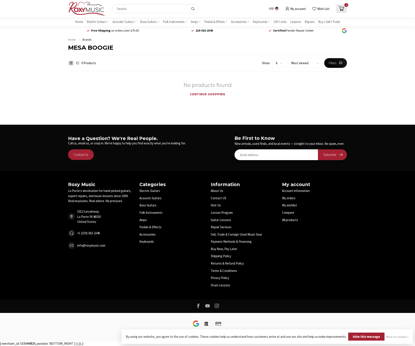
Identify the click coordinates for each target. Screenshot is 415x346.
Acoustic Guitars (123, 22)
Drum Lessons (220, 285)
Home (79, 22)
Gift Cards (280, 22)
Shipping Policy (221, 256)
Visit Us (216, 205)
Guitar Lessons (221, 220)
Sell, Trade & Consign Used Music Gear (236, 234)
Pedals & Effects (214, 22)
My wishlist (289, 205)
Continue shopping (207, 94)
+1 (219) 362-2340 (88, 233)
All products (290, 220)
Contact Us (81, 155)
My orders (288, 198)
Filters (333, 63)
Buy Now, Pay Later (224, 249)
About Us (217, 191)
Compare (288, 212)
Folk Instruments (173, 22)
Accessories (238, 22)
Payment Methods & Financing (231, 241)
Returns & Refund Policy (227, 263)
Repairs (309, 22)
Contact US (218, 198)
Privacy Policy (220, 278)
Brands (87, 39)
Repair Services (221, 227)
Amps (194, 22)
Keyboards (260, 22)
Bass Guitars (148, 22)
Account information (296, 191)
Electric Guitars (96, 22)
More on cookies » (397, 337)
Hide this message (366, 337)
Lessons (295, 22)
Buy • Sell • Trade (329, 22)
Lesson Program (222, 212)
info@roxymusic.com (91, 245)
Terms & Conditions (224, 271)
